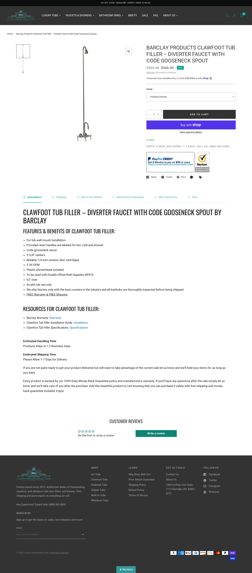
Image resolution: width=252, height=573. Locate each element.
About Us (169, 15)
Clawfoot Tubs (99, 479)
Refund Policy (136, 490)
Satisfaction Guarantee (130, 197)
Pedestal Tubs (99, 484)
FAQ (155, 15)
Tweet (169, 177)
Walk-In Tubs (98, 495)
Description (34, 197)
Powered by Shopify (59, 552)
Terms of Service (138, 495)
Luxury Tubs (50, 15)
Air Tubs (96, 474)
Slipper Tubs (98, 490)
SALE (145, 15)
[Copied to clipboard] (201, 177)
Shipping (150, 72)
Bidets (132, 15)
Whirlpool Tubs (99, 500)
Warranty (55, 318)
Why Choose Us (168, 197)
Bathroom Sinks (110, 15)
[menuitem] (51, 16)
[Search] (227, 15)
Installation (81, 322)
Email (19, 528)
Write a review (156, 433)
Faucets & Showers (79, 15)
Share (154, 177)
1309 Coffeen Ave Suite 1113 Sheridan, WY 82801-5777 (180, 489)
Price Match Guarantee (142, 479)
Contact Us (172, 474)
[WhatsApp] (192, 177)
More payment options (191, 132)
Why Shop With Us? (140, 474)
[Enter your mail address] (82, 534)
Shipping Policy (137, 484)
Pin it (183, 177)
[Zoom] (128, 51)
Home (10, 34)
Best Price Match (91, 197)
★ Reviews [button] (126, 569)
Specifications (79, 327)
